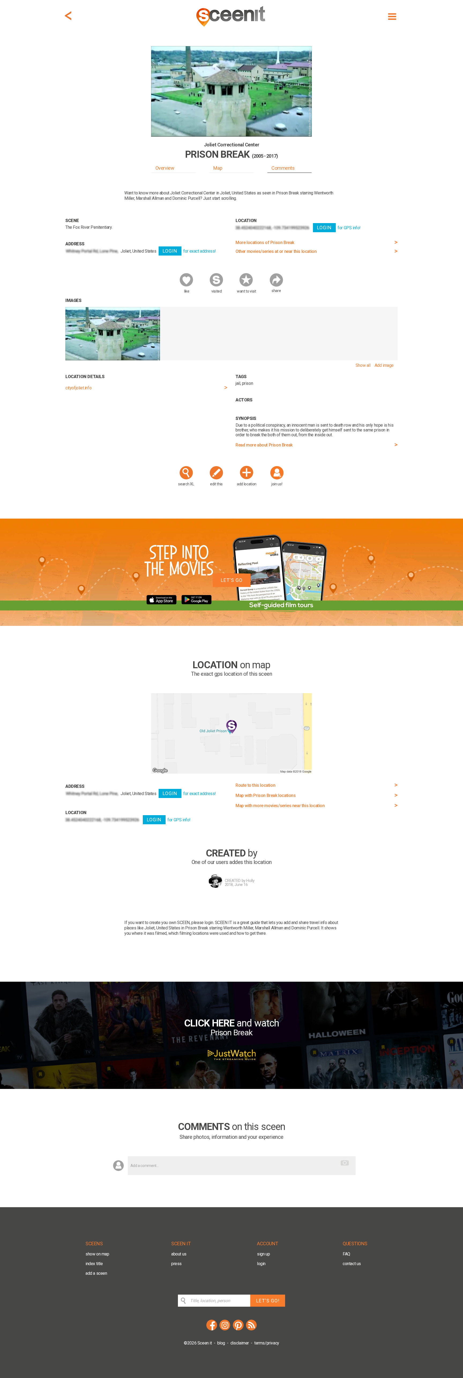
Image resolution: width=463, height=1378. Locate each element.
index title (94, 1263)
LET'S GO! (267, 1300)
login (261, 1263)
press (176, 1263)
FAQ (346, 1254)
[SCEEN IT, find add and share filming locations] (231, 28)
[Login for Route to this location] (231, 772)
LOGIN (170, 251)
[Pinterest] (238, 1329)
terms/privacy (266, 1343)
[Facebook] (212, 1329)
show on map (97, 1254)
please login (202, 922)
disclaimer (239, 1343)
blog (221, 1343)
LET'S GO (231, 580)
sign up (263, 1254)
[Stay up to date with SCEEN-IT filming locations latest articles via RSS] (251, 1329)
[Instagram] (225, 1329)
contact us (352, 1263)
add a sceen (96, 1273)
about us (178, 1254)
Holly (250, 880)
